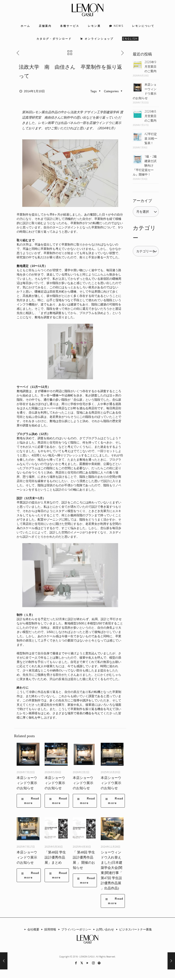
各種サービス (69, 26)
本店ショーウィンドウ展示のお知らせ (27, 783)
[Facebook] (76, 963)
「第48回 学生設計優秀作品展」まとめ (55, 857)
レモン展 (94, 26)
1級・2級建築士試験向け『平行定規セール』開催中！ (145, 165)
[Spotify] (99, 963)
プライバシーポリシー (76, 929)
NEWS (119, 26)
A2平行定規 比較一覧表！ (150, 138)
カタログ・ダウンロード (54, 38)
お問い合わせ (105, 929)
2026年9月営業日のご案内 (150, 66)
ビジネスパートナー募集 (135, 929)
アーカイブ (142, 201)
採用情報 (50, 929)
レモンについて (143, 26)
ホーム (25, 26)
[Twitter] (82, 963)
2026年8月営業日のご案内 (150, 115)
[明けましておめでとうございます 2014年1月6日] (3, 960)
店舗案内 (45, 26)
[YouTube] (87, 963)
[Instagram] (93, 963)
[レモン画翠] (87, 9)
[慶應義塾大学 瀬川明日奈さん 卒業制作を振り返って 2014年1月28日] (171, 960)
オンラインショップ (99, 38)
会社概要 (33, 929)
